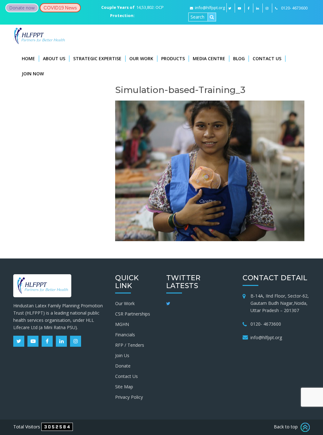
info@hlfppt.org (210, 7)
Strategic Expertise (97, 58)
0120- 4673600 (265, 324)
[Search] (212, 17)
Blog (239, 58)
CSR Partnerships (132, 314)
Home (28, 58)
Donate (123, 366)
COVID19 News (60, 7)
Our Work (141, 58)
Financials (125, 335)
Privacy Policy (129, 397)
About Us (54, 58)
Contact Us (267, 58)
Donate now (22, 8)
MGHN (122, 324)
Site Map (124, 387)
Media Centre (209, 58)
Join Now (33, 74)
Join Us (122, 355)
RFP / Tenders (129, 345)
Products (173, 58)
